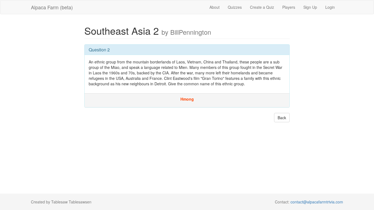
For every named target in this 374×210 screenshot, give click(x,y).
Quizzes (235, 7)
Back (282, 117)
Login (330, 7)
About (214, 7)
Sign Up (310, 7)
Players (288, 7)
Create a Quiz (262, 7)
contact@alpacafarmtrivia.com (316, 202)
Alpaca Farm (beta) (52, 7)
